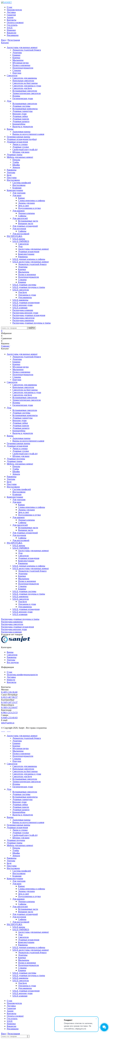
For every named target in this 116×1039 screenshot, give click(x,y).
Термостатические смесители (26, 93)
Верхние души (19, 114)
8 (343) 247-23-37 (9, 702)
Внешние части (25, 223)
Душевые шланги (20, 121)
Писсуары (12, 177)
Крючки (16, 57)
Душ (9, 101)
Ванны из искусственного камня (28, 134)
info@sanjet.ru (7, 723)
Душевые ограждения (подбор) (22, 139)
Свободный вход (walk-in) (24, 149)
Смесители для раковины (24, 78)
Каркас (21, 198)
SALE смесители (20, 290)
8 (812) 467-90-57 (9, 697)
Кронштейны (18, 124)
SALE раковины (20, 300)
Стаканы (16, 70)
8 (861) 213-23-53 (9, 712)
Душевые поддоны (16, 458)
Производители (14, 10)
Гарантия (11, 15)
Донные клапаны (26, 213)
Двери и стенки (20, 144)
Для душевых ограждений (25, 226)
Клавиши (17, 188)
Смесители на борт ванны (25, 83)
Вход (3, 40)
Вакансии (11, 32)
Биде (9, 175)
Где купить (12, 25)
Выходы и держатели (22, 126)
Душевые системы (21, 106)
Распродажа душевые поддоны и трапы (31, 323)
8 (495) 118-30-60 (9, 692)
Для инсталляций (20, 233)
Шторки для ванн (20, 152)
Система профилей (21, 182)
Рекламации (13, 35)
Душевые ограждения (17, 142)
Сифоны (22, 216)
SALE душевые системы (24, 284)
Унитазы (11, 172)
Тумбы (15, 162)
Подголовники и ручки (29, 208)
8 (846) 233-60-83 (9, 717)
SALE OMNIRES (20, 241)
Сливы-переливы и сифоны (31, 200)
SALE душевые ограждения (25, 302)
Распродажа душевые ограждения (28, 315)
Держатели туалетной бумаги (26, 50)
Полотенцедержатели (22, 68)
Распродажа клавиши (22, 310)
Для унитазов (18, 193)
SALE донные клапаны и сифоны (28, 259)
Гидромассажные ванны (18, 136)
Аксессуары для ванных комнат (22, 47)
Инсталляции (13, 180)
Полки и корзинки (21, 65)
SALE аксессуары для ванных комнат (30, 261)
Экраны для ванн (26, 203)
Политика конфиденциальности (22, 674)
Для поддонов (19, 228)
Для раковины (25, 297)
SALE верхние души (22, 305)
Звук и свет (23, 205)
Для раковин (18, 210)
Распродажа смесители (23, 318)
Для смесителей (20, 218)
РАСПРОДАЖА (14, 236)
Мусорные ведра (20, 63)
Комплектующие (15, 190)
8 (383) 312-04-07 (9, 707)
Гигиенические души (22, 98)
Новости (11, 679)
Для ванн (16, 195)
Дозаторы (17, 52)
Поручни (16, 73)
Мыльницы (17, 60)
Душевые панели (20, 119)
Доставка (11, 12)
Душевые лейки (20, 116)
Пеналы (16, 159)
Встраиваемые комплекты (25, 108)
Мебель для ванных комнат (20, 157)
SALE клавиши (19, 307)
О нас (9, 7)
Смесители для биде (22, 88)
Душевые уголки (20, 147)
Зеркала (16, 167)
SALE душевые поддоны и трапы (28, 287)
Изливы (16, 96)
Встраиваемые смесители (24, 91)
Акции (10, 17)
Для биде (22, 292)
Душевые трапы (14, 154)
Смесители (12, 75)
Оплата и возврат (15, 22)
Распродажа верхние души (25, 313)
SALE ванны (18, 239)
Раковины (11, 170)
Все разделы (13, 662)
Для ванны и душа (27, 295)
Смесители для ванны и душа (26, 85)
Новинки (11, 30)
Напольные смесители (23, 80)
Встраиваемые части (28, 221)
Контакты (11, 20)
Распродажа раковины (23, 320)
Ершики (16, 55)
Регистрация (14, 40)
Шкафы (16, 165)
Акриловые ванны (21, 131)
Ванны (10, 129)
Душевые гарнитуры (22, 111)
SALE (10, 27)
